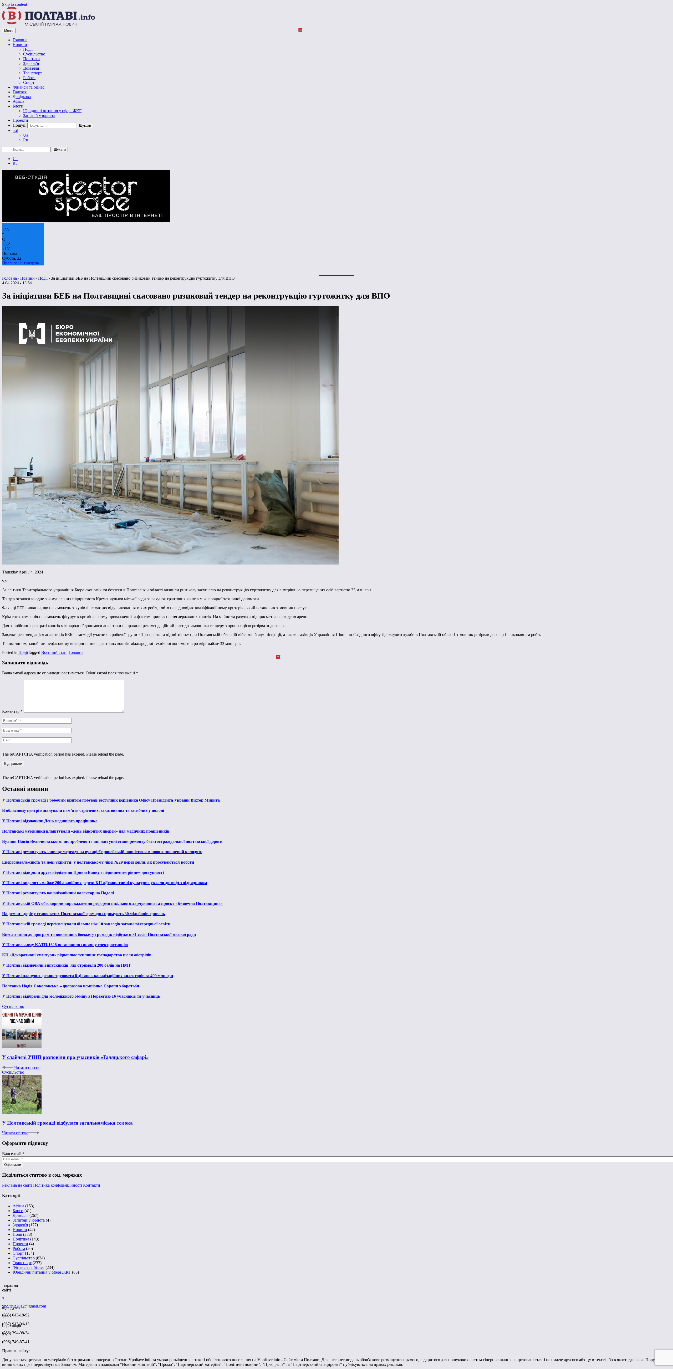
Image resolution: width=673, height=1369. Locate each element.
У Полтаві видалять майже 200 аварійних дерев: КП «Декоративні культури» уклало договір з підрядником (104, 882)
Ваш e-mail (13, 1153)
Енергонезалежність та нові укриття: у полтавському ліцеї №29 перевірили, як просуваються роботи (98, 862)
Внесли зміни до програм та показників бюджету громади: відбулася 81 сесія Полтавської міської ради (99, 934)
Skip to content (14, 4)
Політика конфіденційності (57, 1185)
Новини (20, 44)
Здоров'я (20, 1225)
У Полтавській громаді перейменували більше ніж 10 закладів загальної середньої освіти (86, 924)
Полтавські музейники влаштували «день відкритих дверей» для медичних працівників (85, 831)
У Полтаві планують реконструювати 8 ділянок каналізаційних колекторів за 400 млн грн (87, 975)
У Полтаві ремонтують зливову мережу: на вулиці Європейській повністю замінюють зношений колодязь (102, 851)
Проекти (20, 120)
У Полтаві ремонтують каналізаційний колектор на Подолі (58, 893)
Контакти (91, 1185)
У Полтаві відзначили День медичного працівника (50, 821)
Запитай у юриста (39, 115)
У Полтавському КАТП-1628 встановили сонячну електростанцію (65, 944)
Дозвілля (31, 68)
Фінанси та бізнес (28, 87)
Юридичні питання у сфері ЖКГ (52, 111)
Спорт (28, 82)
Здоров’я (31, 63)
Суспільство (34, 54)
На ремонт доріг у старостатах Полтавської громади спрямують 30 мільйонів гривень (83, 913)
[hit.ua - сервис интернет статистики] (3, 1284)
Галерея (20, 92)
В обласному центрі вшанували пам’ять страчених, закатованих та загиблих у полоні (83, 810)
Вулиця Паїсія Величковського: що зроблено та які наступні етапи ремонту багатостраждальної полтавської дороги (112, 841)
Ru (25, 140)
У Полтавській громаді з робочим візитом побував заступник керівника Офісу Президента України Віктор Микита (111, 800)
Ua (25, 135)
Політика (31, 59)
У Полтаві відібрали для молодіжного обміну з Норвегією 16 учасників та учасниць (81, 996)
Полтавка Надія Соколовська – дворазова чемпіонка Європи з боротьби (70, 986)
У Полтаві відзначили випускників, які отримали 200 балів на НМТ (66, 965)
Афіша (18, 101)
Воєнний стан (54, 652)
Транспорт (32, 73)
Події (28, 49)
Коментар (12, 711)
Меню (8, 31)
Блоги (18, 106)
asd (15, 130)
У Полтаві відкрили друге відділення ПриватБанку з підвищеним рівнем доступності (83, 872)
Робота (29, 77)
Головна (20, 40)
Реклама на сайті (17, 1185)
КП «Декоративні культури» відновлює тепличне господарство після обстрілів (76, 955)
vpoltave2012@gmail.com (24, 1306)
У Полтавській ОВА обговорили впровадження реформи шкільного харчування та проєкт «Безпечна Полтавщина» (112, 903)
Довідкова (22, 96)
